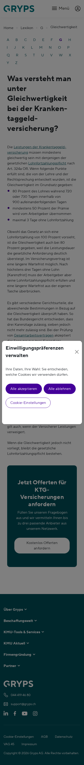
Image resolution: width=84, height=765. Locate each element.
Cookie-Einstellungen (28, 403)
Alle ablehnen (59, 389)
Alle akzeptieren (23, 389)
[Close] (77, 351)
